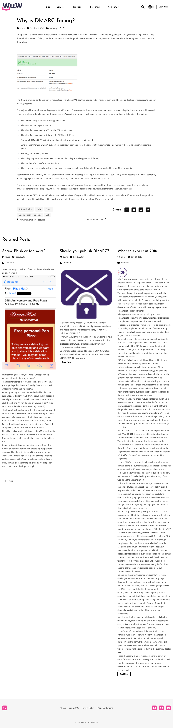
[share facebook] (126, 209)
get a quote (164, 7)
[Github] (161, 708)
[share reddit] (141, 209)
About (63, 707)
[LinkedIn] (168, 708)
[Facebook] (154, 708)
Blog (48, 6)
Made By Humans (105, 707)
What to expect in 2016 (137, 251)
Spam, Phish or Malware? (24, 251)
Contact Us (74, 707)
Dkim (39, 209)
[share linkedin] (148, 209)
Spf (47, 214)
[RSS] (4, 708)
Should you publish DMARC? (84, 251)
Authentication (25, 209)
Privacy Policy (88, 707)
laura (7, 256)
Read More (8, 481)
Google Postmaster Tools (30, 214)
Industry (10, 262)
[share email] (134, 209)
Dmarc (49, 209)
